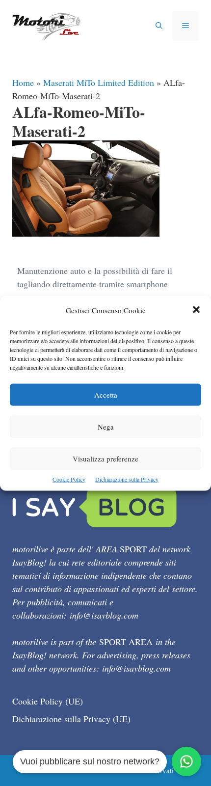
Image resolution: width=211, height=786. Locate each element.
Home (23, 82)
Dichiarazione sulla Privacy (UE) (71, 719)
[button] (196, 310)
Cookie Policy (69, 479)
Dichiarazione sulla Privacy (126, 479)
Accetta (105, 394)
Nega (106, 426)
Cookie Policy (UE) (47, 701)
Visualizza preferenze (105, 458)
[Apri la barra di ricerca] (159, 26)
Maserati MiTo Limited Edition (98, 82)
